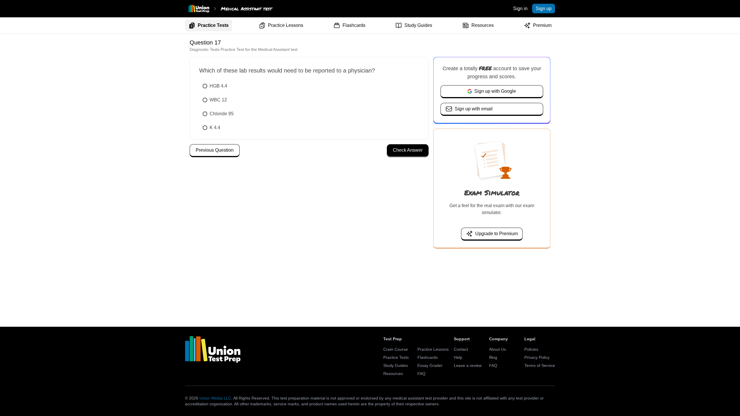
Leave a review (468, 365)
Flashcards (354, 25)
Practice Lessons (285, 25)
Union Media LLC (215, 398)
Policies (531, 349)
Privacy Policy (537, 357)
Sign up (544, 8)
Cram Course (395, 349)
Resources (482, 25)
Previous (215, 150)
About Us (497, 349)
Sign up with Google (495, 91)
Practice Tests (213, 25)
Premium (542, 25)
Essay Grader (430, 365)
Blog (493, 357)
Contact (461, 349)
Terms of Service (539, 365)
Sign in (520, 8)
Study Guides (418, 25)
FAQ (421, 373)
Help (458, 357)
